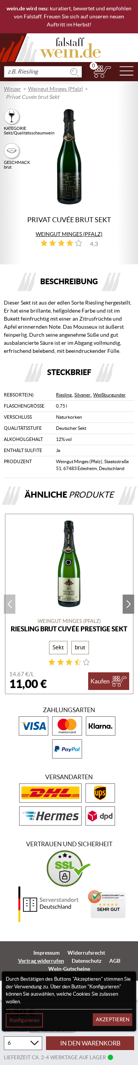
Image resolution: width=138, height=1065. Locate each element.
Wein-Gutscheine (69, 969)
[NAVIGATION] (126, 72)
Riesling (64, 394)
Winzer (12, 89)
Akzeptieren (113, 1019)
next (128, 604)
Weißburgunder (109, 394)
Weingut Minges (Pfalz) (55, 89)
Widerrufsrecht (86, 953)
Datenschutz (87, 961)
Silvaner (82, 394)
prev (9, 604)
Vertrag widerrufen (41, 961)
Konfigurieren (24, 1020)
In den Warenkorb (90, 1043)
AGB (114, 961)
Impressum (46, 953)
